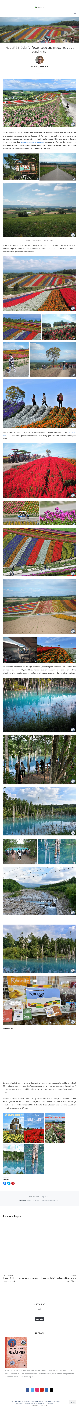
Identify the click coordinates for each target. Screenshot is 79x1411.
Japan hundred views (47, 1200)
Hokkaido (36, 1200)
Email (39, 1309)
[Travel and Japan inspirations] (39, 7)
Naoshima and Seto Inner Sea (32, 142)
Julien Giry (43, 66)
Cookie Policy (50, 1403)
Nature (57, 1200)
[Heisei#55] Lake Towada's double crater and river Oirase (58, 1279)
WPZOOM (44, 1405)
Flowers (29, 1200)
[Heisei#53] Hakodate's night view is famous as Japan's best (20, 1279)
